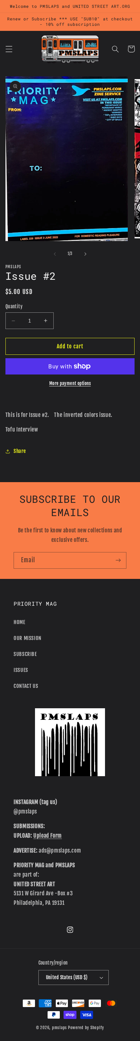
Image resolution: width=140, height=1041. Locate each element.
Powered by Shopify (86, 1027)
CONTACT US (26, 686)
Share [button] (20, 451)
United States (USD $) (67, 977)
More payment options (70, 383)
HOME (19, 622)
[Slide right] (85, 253)
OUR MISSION (27, 638)
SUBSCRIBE (25, 654)
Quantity (13, 306)
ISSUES (21, 670)
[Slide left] (54, 253)
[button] (9, 49)
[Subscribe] (118, 560)
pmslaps (59, 1027)
